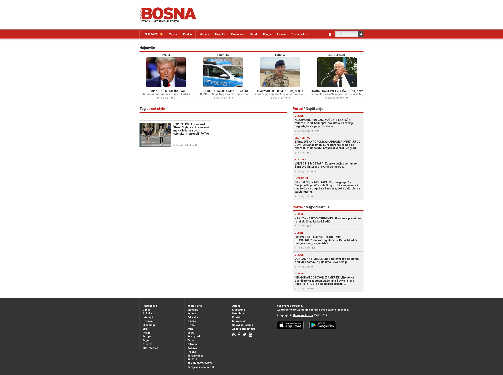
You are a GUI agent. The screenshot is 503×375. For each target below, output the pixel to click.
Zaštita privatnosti (243, 328)
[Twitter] (244, 335)
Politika (188, 34)
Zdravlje (192, 317)
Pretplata (238, 313)
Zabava (192, 348)
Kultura (191, 313)
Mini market (150, 348)
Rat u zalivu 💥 (153, 34)
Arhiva (236, 305)
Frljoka (191, 351)
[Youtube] (250, 335)
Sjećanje (192, 309)
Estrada (192, 344)
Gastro (191, 321)
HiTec (191, 325)
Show (190, 332)
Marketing (238, 309)
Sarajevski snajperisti (201, 367)
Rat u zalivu (150, 305)
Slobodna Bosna (303, 315)
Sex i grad (193, 336)
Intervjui (204, 34)
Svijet (146, 340)
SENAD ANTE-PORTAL (200, 363)
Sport (253, 34)
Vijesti (173, 34)
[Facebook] (239, 335)
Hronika (220, 34)
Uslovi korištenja (242, 325)
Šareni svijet (195, 355)
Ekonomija (237, 34)
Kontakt (236, 317)
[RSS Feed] (234, 335)
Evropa (281, 34)
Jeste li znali (195, 305)
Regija (267, 34)
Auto (190, 328)
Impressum (239, 321)
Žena (190, 340)
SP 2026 (192, 359)
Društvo (147, 344)
